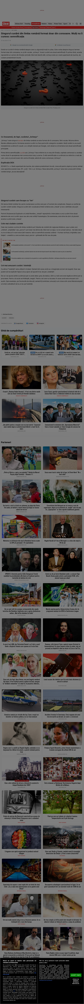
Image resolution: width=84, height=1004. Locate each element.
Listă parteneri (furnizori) (45, 980)
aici (14, 990)
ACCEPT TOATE (76, 975)
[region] (42, 981)
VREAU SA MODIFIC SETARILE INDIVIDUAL (75, 981)
